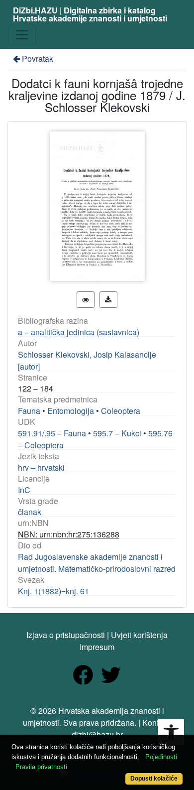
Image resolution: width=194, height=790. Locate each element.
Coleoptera (120, 410)
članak (29, 512)
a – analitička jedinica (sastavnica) (78, 332)
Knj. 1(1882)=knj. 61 (53, 591)
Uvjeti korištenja (139, 635)
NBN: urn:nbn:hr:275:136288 (68, 534)
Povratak (37, 58)
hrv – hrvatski (41, 467)
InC (24, 490)
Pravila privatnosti (41, 767)
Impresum (97, 647)
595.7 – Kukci (117, 433)
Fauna (29, 410)
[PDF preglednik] (86, 299)
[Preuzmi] (108, 299)
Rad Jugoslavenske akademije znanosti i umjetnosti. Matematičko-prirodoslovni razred (97, 562)
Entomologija (70, 410)
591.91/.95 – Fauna (52, 433)
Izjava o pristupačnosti (65, 635)
